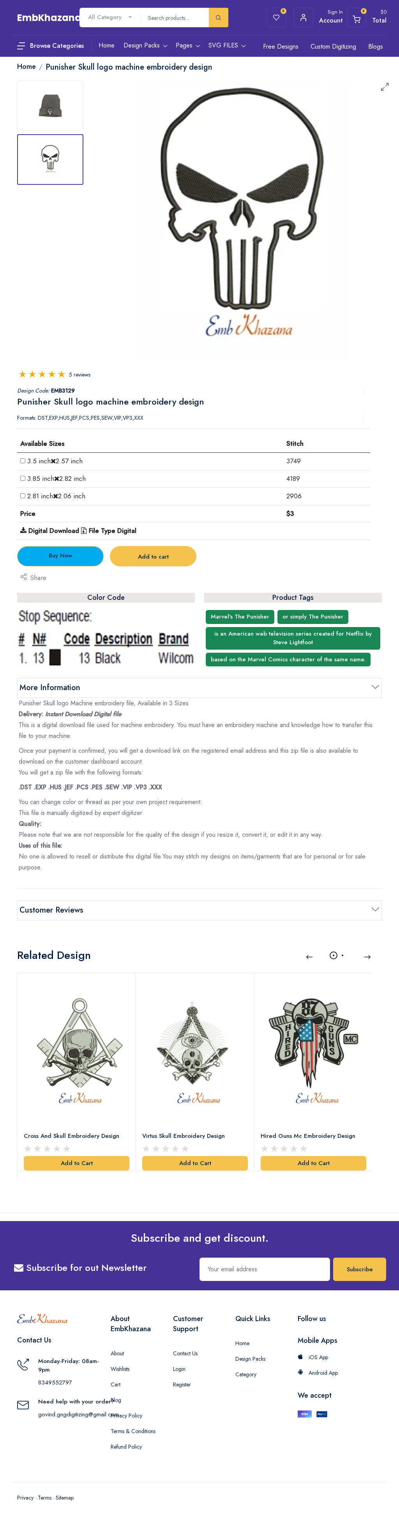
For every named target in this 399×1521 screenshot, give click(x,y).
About (117, 1353)
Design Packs (250, 1359)
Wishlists (120, 1369)
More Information (49, 687)
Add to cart (153, 556)
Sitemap (65, 1498)
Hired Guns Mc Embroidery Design (308, 1136)
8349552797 (55, 1382)
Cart (115, 1384)
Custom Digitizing (333, 46)
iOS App (317, 1357)
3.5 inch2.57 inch (55, 461)
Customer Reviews (51, 910)
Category (245, 1374)
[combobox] (109, 17)
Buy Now (60, 555)
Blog (116, 1400)
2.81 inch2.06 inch (56, 496)
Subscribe (360, 1269)
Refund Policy (126, 1447)
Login (179, 1369)
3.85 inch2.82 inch (56, 478)
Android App (322, 1373)
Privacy (25, 1498)
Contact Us (185, 1353)
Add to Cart (77, 1163)
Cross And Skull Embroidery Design (71, 1136)
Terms (44, 1498)
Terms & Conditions (133, 1431)
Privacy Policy (126, 1415)
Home (242, 1343)
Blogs (375, 46)
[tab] (50, 106)
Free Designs (280, 46)
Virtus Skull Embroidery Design (183, 1136)
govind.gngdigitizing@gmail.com (78, 1414)
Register (182, 1384)
